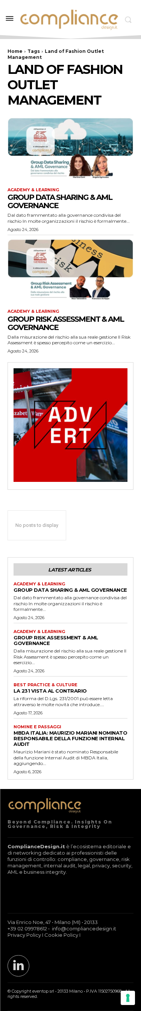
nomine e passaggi (37, 726)
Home (15, 51)
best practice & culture (45, 684)
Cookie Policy (61, 935)
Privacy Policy (24, 935)
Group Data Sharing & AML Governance (60, 201)
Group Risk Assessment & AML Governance (66, 323)
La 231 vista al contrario (50, 691)
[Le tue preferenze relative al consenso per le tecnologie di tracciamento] (128, 998)
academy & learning (33, 190)
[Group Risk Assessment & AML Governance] (70, 270)
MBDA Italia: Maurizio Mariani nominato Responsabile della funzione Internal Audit (70, 738)
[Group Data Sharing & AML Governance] (70, 148)
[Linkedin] (18, 966)
